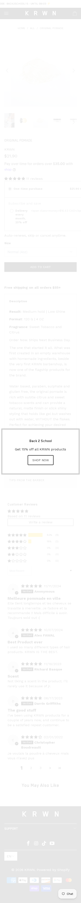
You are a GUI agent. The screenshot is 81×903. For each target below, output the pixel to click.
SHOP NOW (40, 460)
